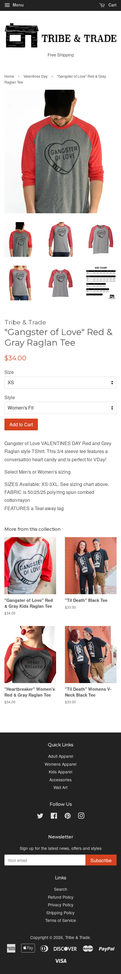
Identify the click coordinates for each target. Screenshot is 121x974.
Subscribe (101, 860)
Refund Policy (60, 897)
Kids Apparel (60, 772)
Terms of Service (60, 920)
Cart (112, 5)
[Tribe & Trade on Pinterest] (67, 817)
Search (60, 889)
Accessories (60, 779)
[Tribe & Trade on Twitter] (40, 817)
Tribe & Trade (77, 937)
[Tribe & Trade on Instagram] (81, 817)
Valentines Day (35, 76)
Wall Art (60, 787)
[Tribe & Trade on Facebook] (54, 817)
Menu (17, 5)
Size (9, 372)
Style (9, 397)
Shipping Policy (60, 912)
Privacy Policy (60, 905)
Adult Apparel (60, 756)
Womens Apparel (60, 764)
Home (9, 76)
